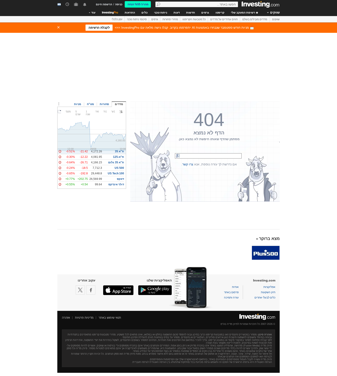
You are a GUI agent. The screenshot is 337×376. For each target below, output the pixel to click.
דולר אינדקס (116, 184)
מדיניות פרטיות (84, 317)
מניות (77, 104)
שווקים (275, 12)
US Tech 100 (116, 173)
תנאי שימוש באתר (110, 317)
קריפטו (219, 12)
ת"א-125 (118, 157)
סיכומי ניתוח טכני (137, 19)
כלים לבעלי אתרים (264, 297)
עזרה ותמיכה (231, 297)
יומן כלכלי (117, 19)
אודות (235, 287)
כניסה (118, 4)
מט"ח (90, 104)
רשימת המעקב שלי (243, 12)
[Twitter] (80, 290)
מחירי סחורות (170, 19)
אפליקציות (269, 287)
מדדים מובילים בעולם (254, 19)
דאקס (120, 179)
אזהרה (66, 317)
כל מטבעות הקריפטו (194, 19)
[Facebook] (90, 290)
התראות (130, 12)
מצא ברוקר (269, 238)
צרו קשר (187, 164)
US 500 (119, 168)
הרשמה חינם (104, 4)
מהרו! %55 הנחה (138, 4)
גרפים (205, 12)
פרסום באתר (231, 292)
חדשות (190, 12)
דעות (177, 12)
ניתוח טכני (160, 12)
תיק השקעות (268, 292)
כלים (144, 12)
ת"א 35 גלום (116, 162)
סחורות (104, 104)
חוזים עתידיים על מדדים (224, 19)
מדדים (119, 104)
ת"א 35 (119, 151)
